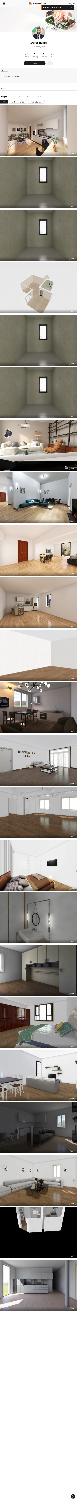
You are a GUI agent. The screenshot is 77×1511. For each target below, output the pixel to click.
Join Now (71, 3)
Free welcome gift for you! (52, 7)
